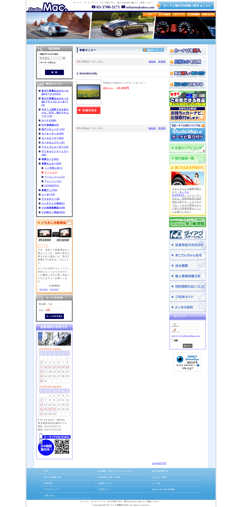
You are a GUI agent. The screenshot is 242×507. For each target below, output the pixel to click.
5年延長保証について (187, 245)
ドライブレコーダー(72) (55, 147)
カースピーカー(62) (53, 138)
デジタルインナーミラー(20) (55, 153)
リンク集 (156, 483)
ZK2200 (44, 289)
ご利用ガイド (187, 297)
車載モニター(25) (51, 163)
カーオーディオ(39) (53, 133)
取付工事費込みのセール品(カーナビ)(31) (55, 92)
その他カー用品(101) (53, 212)
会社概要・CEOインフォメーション (115, 471)
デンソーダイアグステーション (187, 234)
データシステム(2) (54, 177)
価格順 (152, 61)
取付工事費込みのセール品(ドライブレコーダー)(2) (55, 101)
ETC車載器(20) (50, 125)
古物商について (105, 483)
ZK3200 (54, 289)
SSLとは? (187, 368)
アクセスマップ (51, 489)
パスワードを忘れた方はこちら (185, 336)
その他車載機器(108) (53, 207)
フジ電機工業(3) (53, 168)
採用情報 (48, 483)
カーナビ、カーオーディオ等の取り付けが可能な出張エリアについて (187, 148)
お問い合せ (49, 496)
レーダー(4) (48, 194)
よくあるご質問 (187, 307)
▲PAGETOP (159, 463)
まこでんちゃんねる (187, 255)
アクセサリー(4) (51, 199)
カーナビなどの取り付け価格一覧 (187, 158)
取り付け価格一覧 (52, 477)
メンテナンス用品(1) (53, 203)
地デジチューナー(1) (53, 129)
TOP (46, 471)
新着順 (162, 61)
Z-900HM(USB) (87, 73)
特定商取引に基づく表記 (109, 477)
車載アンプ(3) (49, 190)
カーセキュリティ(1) (53, 142)
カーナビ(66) (49, 120)
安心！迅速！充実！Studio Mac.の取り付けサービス (187, 131)
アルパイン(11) (53, 181)
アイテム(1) (51, 172)
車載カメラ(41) (50, 159)
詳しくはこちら (88, 110)
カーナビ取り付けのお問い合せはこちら (186, 5)
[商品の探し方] (153, 51)
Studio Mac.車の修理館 (163, 489)
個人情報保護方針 (187, 276)
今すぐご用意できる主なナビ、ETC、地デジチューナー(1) (55, 112)
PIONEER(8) (51, 185)
